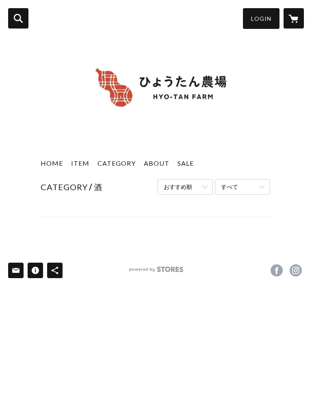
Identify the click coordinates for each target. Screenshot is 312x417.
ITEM (80, 163)
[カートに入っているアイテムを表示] (294, 18)
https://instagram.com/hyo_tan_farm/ (296, 270)
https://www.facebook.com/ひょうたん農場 (277, 270)
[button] (261, 18)
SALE (186, 163)
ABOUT (156, 163)
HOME (52, 163)
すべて (229, 186)
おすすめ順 (178, 186)
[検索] (18, 18)
